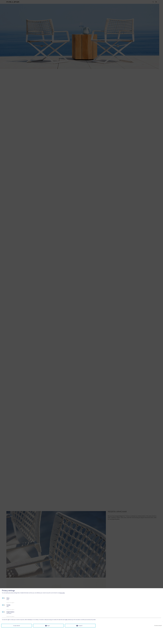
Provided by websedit (158, 625)
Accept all (80, 625)
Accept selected (16, 625)
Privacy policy (62, 592)
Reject (48, 625)
